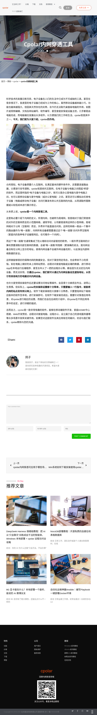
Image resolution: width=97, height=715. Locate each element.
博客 (9, 81)
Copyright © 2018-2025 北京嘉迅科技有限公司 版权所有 (24, 712)
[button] (61, 340)
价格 (27, 4)
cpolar (16, 81)
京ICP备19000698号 (52, 712)
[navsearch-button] (60, 7)
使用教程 (49, 4)
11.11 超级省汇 (17, 11)
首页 (3, 81)
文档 (40, 4)
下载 (33, 4)
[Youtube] (87, 711)
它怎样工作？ (17, 4)
